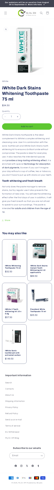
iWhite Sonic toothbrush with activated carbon (13, 353)
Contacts (9, 389)
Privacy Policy (11, 407)
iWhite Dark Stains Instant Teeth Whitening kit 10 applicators (39, 269)
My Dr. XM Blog (12, 438)
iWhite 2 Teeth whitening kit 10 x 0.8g (13, 311)
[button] (5, 13)
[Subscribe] (42, 455)
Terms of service (12, 426)
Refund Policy (11, 414)
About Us (9, 395)
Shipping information (15, 401)
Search (8, 383)
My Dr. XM (22, 483)
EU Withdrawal (12, 432)
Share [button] (7, 220)
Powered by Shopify (34, 483)
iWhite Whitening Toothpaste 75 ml (13, 267)
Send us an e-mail (13, 420)
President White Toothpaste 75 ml (38, 310)
